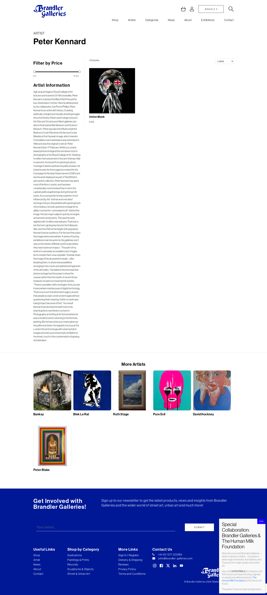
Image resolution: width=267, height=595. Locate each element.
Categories (151, 20)
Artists (132, 20)
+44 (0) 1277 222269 (170, 554)
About (188, 20)
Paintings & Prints (78, 560)
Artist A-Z (210, 9)
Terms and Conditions (132, 574)
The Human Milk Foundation (239, 579)
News (171, 20)
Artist (36, 560)
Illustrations (74, 555)
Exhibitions (207, 20)
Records (72, 564)
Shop (115, 20)
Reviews (123, 564)
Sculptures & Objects (80, 569)
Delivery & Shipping (130, 560)
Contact (229, 20)
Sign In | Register (128, 555)
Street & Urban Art (78, 574)
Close (261, 521)
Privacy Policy (127, 569)
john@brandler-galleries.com (175, 558)
